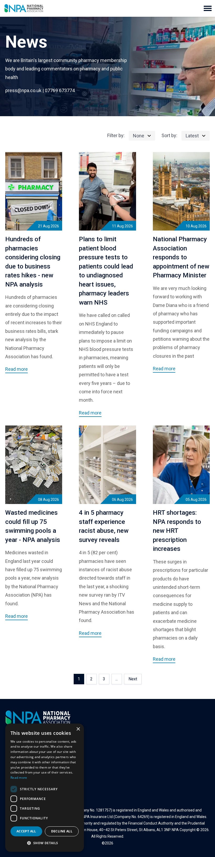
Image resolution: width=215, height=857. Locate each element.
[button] (207, 8)
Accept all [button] (26, 831)
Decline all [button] (61, 831)
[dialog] (44, 788)
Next (132, 678)
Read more (18, 777)
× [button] (78, 729)
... (116, 678)
